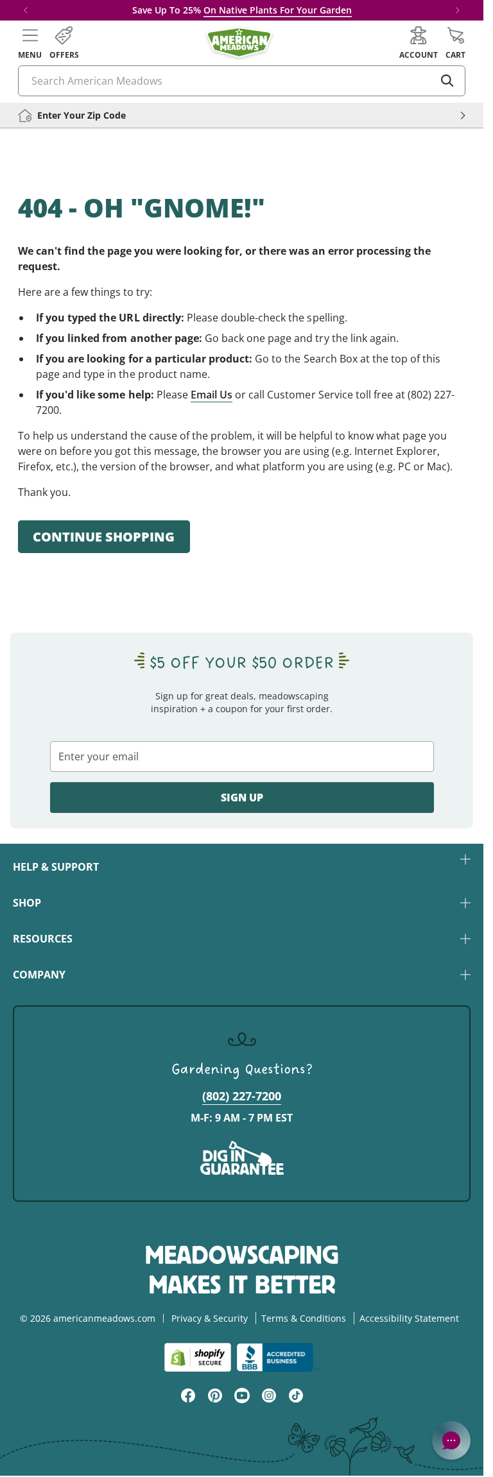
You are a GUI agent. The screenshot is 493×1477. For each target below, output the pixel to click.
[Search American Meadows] (447, 80)
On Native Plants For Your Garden (277, 10)
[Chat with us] (451, 1440)
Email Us (211, 395)
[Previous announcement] (25, 10)
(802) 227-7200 (241, 1096)
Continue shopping (104, 536)
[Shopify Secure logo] (197, 1357)
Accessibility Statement (409, 1318)
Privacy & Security (209, 1318)
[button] (30, 43)
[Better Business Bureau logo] (277, 1357)
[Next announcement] (457, 10)
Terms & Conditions (303, 1318)
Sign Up (242, 797)
